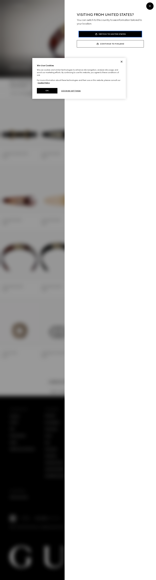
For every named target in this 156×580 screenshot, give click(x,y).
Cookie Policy (44, 83)
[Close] (150, 6)
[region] (79, 78)
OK (47, 91)
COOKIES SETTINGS (71, 91)
